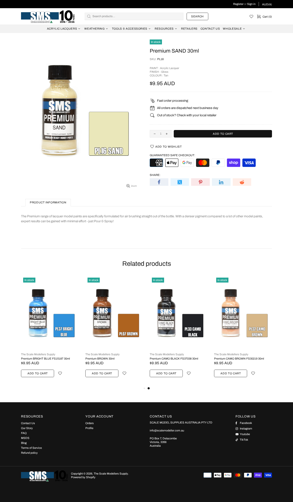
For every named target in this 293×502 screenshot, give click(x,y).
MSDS (25, 438)
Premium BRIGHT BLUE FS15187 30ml (45, 358)
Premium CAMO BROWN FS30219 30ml (239, 358)
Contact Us (28, 423)
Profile (89, 428)
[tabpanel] (178, 330)
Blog (24, 443)
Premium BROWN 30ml (100, 358)
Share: (155, 175)
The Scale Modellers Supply (48, 16)
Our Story (27, 428)
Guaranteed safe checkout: (172, 155)
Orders (89, 423)
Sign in (251, 4)
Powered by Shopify (83, 477)
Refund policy (29, 452)
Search (197, 16)
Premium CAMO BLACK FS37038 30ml (174, 358)
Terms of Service (31, 447)
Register (238, 4)
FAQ (24, 433)
